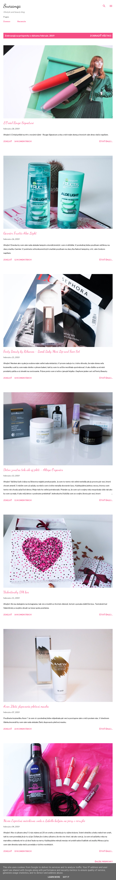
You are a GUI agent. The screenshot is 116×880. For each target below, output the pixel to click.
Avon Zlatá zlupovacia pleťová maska (26, 706)
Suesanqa (12, 6)
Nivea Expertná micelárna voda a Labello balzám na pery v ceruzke (44, 821)
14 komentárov (23, 141)
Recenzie (21, 21)
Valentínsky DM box (16, 592)
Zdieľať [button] (7, 141)
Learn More (54, 877)
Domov (6, 21)
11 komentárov (23, 500)
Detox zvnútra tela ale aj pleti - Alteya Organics (33, 470)
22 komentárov (23, 729)
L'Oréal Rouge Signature (18, 123)
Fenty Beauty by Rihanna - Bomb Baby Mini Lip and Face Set (41, 351)
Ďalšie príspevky (104, 861)
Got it (66, 877)
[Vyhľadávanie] (104, 5)
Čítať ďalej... (106, 141)
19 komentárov (23, 851)
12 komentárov (23, 259)
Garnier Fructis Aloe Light (19, 233)
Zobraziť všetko (100, 35)
